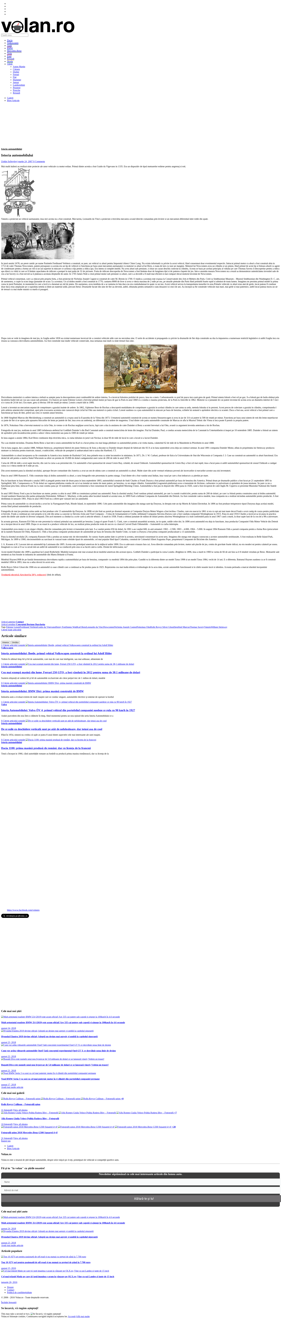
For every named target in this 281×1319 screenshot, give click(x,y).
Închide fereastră (8, 1302)
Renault (10, 58)
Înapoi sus (6, 1141)
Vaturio (207, 627)
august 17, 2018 (8, 1084)
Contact (10, 1290)
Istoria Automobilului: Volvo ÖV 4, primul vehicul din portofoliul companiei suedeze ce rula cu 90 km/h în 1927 (68, 710)
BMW (10, 48)
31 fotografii (7, 1138)
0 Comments (39, 161)
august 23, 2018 (8, 1042)
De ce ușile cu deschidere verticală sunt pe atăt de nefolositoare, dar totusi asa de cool (51, 729)
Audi (9, 45)
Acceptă (72, 1316)
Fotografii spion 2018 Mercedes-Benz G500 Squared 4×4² (29, 1132)
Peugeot (16, 87)
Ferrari (16, 74)
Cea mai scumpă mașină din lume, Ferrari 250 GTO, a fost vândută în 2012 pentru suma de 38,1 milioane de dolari (70, 672)
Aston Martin (19, 66)
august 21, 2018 (8, 1070)
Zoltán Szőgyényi (9, 161)
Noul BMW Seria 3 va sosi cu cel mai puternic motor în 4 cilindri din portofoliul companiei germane (50, 1079)
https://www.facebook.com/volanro (23, 910)
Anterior (5, 642)
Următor (15, 642)
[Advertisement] (89, 124)
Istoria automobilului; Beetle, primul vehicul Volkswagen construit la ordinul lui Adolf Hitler (56, 653)
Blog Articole (13, 100)
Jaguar (16, 82)
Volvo (4, 704)
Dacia (9, 40)
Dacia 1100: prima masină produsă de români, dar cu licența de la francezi (46, 748)
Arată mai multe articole (12, 1087)
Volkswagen (12, 43)
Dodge (16, 72)
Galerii (10, 98)
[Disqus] (140, 793)
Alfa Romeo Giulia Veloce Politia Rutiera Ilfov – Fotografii (30, 1118)
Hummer (17, 79)
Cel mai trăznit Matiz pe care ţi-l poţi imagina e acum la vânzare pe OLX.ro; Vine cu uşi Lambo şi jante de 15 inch (57, 1276)
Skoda (10, 61)
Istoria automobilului (11, 149)
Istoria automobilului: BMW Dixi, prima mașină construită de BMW (42, 691)
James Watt (71, 627)
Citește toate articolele (11, 629)
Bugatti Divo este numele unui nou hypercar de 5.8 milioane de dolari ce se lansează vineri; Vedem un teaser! (55, 1065)
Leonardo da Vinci (94, 627)
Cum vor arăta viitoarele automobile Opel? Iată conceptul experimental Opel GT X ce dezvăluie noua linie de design (58, 1050)
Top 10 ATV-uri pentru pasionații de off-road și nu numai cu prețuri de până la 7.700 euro (45, 1262)
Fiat (14, 77)
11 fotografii (6, 1110)
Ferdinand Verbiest (28, 627)
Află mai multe (83, 1316)
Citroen (16, 69)
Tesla (9, 53)
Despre (10, 1287)
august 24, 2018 (8, 1028)
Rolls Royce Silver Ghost (162, 627)
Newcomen (108, 627)
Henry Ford (60, 627)
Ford (9, 56)
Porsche (16, 90)
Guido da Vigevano (46, 627)
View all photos (20, 1110)
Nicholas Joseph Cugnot (125, 627)
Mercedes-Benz (14, 51)
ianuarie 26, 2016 (9, 1282)
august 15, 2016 (8, 1268)
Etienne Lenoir (13, 627)
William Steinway (219, 627)
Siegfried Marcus (182, 627)
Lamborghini (19, 85)
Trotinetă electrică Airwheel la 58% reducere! (23, 574)
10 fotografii (7, 1124)
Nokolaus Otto (143, 627)
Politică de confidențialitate (19, 1292)
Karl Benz (81, 627)
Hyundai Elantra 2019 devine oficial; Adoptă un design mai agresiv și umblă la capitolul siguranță (49, 1036)
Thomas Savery (197, 627)
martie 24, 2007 (25, 161)
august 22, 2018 (8, 1056)
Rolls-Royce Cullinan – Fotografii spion (20, 1104)
